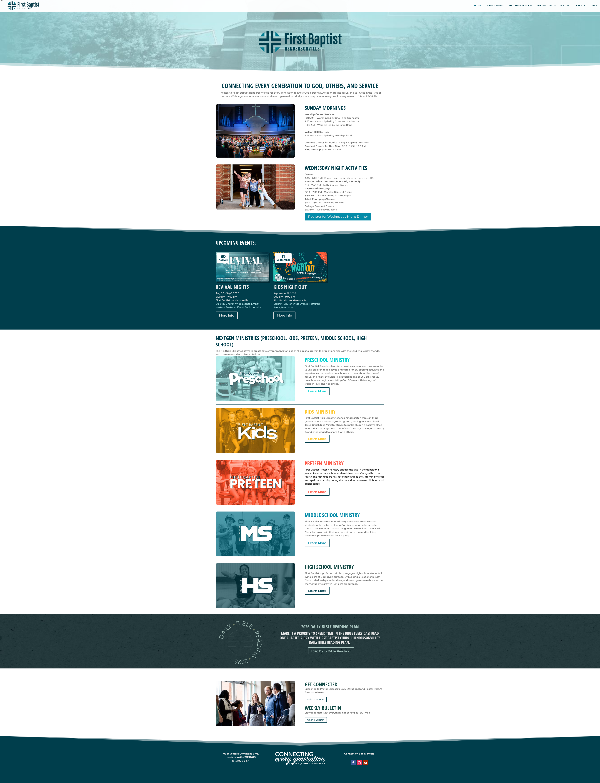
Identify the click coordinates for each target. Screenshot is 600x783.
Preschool (287, 307)
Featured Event (235, 307)
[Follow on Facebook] (353, 762)
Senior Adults (253, 307)
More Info (226, 315)
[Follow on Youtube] (365, 762)
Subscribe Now (315, 699)
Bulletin (220, 303)
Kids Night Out (290, 286)
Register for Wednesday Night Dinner (338, 216)
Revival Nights (232, 286)
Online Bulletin (315, 719)
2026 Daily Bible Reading (330, 651)
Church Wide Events (238, 303)
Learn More (317, 391)
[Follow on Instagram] (359, 762)
